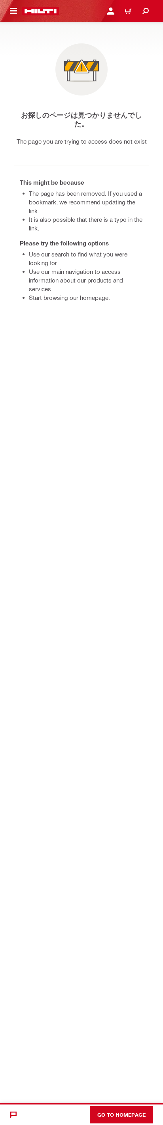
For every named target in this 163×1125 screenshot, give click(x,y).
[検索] (145, 11)
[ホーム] (40, 11)
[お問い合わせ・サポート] (13, 1114)
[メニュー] (13, 11)
